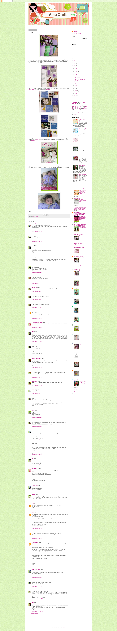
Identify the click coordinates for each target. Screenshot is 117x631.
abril (75, 88)
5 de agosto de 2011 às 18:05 (37, 417)
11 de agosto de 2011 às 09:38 (37, 598)
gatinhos (79, 112)
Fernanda (33, 235)
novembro (76, 69)
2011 (75, 66)
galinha (78, 110)
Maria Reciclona (35, 371)
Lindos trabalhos (82, 165)
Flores (79, 105)
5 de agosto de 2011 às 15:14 (37, 393)
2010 (75, 95)
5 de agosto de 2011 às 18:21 (37, 426)
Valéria (33, 245)
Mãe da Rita (34, 389)
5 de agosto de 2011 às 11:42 (37, 385)
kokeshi (82, 113)
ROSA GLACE (34, 287)
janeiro (76, 93)
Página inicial (49, 616)
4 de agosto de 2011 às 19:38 (37, 262)
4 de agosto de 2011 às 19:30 (37, 254)
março (76, 90)
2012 (75, 65)
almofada (74, 106)
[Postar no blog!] (44, 215)
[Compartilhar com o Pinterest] (48, 215)
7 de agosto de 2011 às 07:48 (37, 509)
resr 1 (75, 244)
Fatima (33, 295)
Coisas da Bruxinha (77, 265)
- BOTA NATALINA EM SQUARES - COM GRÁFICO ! (82, 382)
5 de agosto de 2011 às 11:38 (37, 377)
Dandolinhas (76, 288)
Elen (32, 344)
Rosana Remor (34, 381)
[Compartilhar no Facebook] (47, 215)
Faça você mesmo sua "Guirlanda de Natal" (82, 345)
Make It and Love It (77, 393)
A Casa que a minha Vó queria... (80, 207)
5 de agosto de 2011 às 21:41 (37, 454)
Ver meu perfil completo (76, 33)
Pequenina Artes (77, 361)
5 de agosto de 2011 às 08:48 (37, 341)
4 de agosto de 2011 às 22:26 (37, 318)
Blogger (63, 627)
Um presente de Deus (83, 128)
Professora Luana (35, 542)
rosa (86, 106)
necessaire (77, 109)
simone (33, 410)
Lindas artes (76, 76)
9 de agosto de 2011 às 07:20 (37, 577)
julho (76, 83)
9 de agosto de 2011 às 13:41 (37, 586)
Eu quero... (76, 81)
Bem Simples (48, 89)
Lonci (33, 503)
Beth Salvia (34, 420)
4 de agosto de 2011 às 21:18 (37, 291)
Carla (33, 397)
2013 (75, 63)
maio (76, 87)
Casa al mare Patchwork (78, 234)
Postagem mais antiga (65, 616)
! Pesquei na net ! (77, 352)
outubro (76, 71)
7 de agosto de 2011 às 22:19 (37, 538)
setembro (76, 73)
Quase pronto (81, 257)
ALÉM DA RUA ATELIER (78, 243)
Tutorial (74, 102)
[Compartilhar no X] (46, 215)
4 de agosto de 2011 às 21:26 (37, 299)
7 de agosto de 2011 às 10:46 (37, 528)
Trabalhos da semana (83, 174)
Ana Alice (33, 494)
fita (86, 110)
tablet (86, 113)
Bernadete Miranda (35, 468)
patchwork (83, 109)
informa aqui (33, 140)
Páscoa (82, 110)
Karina (33, 331)
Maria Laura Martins (35, 275)
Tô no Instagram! (82, 270)
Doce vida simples (77, 370)
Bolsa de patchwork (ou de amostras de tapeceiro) (82, 290)
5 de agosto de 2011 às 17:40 (37, 407)
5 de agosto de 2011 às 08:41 (37, 327)
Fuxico (83, 107)
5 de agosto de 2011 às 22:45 (37, 464)
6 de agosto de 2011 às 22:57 (37, 500)
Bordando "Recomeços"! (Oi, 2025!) (82, 200)
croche (75, 112)
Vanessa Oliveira (35, 223)
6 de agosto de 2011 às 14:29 (37, 481)
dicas (34, 216)
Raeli (33, 602)
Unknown (33, 512)
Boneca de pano (82, 280)
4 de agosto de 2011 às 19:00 (37, 231)
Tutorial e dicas (77, 77)
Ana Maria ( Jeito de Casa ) (37, 358)
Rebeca (37, 216)
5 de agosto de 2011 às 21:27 (37, 439)
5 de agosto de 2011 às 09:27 (37, 354)
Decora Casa (31, 89)
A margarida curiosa (78, 315)
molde (76, 107)
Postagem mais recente (33, 616)
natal (80, 108)
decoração (74, 108)
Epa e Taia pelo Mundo (78, 391)
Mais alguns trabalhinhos (81, 157)
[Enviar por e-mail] (43, 215)
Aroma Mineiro (76, 297)
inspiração (85, 108)
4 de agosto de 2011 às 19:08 (37, 241)
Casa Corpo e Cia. (77, 269)
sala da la (75, 389)
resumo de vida (76, 266)
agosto (76, 74)
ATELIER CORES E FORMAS (37, 322)
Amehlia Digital (77, 198)
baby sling (75, 114)
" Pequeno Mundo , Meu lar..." (79, 247)
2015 (75, 60)
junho (76, 85)
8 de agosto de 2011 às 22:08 (37, 565)
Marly (33, 429)
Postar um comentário (34, 613)
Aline (33, 458)
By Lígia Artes (76, 324)
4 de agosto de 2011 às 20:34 (37, 272)
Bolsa (73, 110)
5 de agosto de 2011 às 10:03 (37, 367)
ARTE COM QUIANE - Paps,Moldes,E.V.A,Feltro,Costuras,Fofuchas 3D (80, 188)
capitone (78, 113)
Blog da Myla (34, 265)
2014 (75, 62)
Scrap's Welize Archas (36, 569)
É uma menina (81, 137)
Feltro (81, 106)
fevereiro (76, 91)
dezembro (76, 68)
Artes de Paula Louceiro (78, 256)
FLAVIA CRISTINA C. (35, 590)
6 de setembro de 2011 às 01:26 (37, 611)
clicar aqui (38, 139)
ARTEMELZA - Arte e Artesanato (80, 306)
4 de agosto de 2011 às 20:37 (37, 283)
